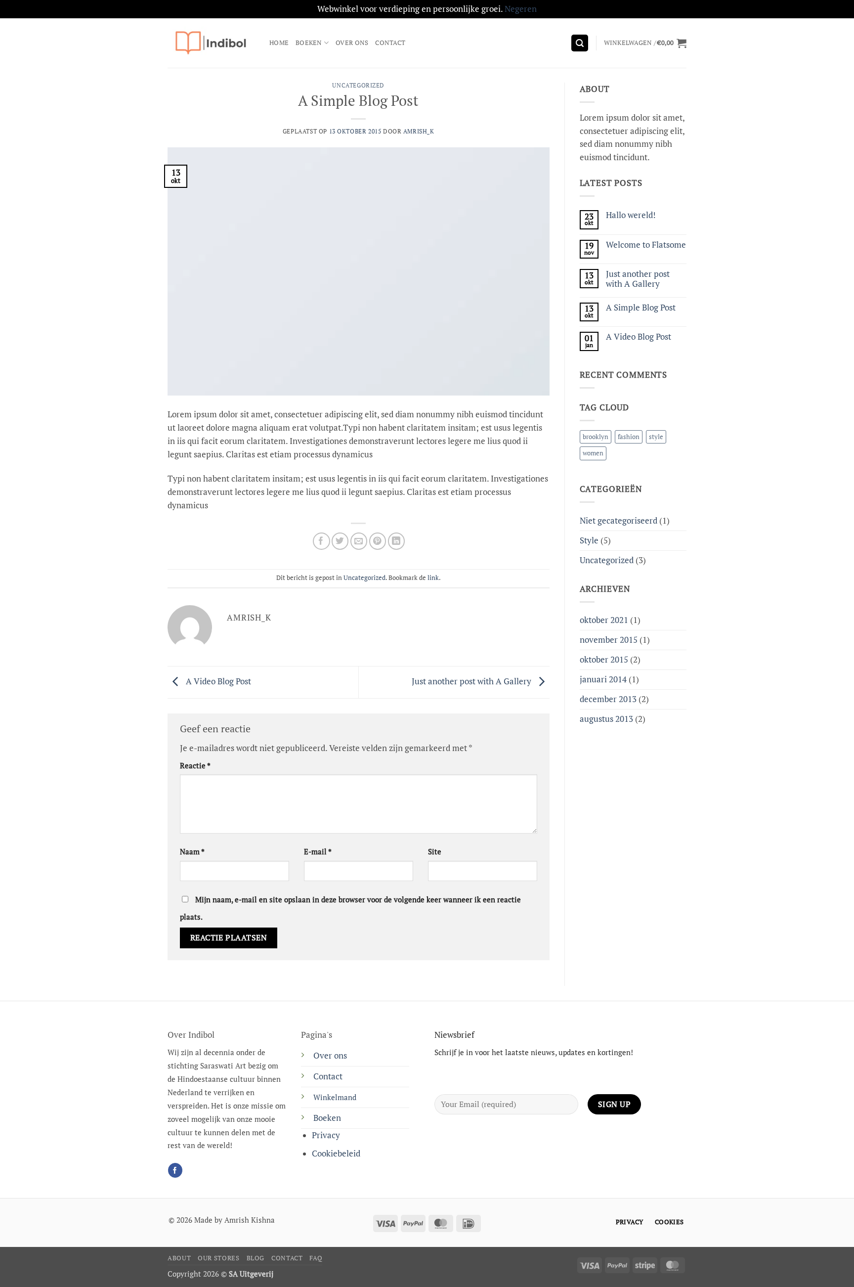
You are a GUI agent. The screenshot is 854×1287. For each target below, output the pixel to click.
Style (589, 540)
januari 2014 (603, 679)
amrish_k (418, 131)
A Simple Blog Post (641, 307)
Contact (390, 42)
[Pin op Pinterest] (377, 541)
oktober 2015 (604, 659)
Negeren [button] (521, 8)
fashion (629, 436)
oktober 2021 (604, 620)
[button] (579, 43)
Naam (192, 851)
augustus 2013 (606, 718)
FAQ (315, 1258)
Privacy (326, 1135)
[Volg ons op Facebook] (175, 1170)
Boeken (309, 42)
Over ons (352, 42)
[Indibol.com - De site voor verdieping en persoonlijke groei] (211, 43)
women (593, 452)
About (179, 1258)
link (433, 577)
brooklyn (595, 436)
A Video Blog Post (217, 681)
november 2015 (609, 639)
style (656, 436)
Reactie (195, 765)
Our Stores (218, 1258)
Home (279, 42)
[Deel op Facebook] (321, 541)
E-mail (318, 851)
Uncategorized (358, 85)
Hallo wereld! (631, 215)
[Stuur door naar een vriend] (359, 541)
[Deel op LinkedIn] (396, 541)
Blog (256, 1258)
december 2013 (608, 699)
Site (434, 851)
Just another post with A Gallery (472, 681)
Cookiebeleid (336, 1153)
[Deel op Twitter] (340, 541)
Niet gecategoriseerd (618, 520)
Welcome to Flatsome (646, 245)
